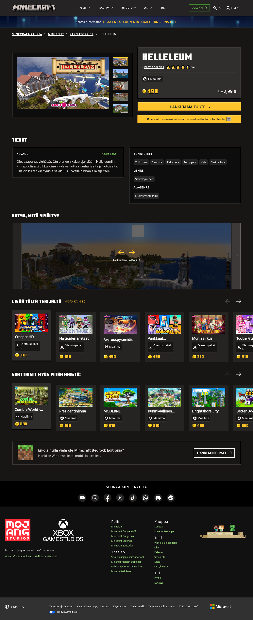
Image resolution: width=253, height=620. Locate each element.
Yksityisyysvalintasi (66, 611)
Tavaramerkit (137, 606)
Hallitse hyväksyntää (46, 556)
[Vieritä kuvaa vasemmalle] (17, 256)
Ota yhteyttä (161, 566)
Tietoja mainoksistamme (161, 606)
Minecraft (116, 526)
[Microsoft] (220, 606)
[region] (126, 256)
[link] (82, 498)
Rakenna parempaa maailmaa (127, 566)
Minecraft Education (122, 545)
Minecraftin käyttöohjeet (18, 556)
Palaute (158, 552)
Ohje (157, 547)
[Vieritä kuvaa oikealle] (236, 256)
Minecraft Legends (121, 540)
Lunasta (158, 582)
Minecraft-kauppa (27, 34)
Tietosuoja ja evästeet (61, 606)
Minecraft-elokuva (121, 571)
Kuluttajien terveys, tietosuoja (93, 606)
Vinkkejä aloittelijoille (165, 542)
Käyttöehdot (119, 606)
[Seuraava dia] (238, 301)
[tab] (120, 61)
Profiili (157, 578)
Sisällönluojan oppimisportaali (127, 557)
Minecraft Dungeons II (123, 531)
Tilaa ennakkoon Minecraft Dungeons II (137, 22)
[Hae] (218, 8)
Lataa (157, 561)
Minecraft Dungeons (122, 536)
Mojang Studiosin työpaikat (126, 561)
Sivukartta (159, 557)
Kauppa (158, 526)
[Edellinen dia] (227, 301)
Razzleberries (81, 34)
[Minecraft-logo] (34, 8)
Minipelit (56, 34)
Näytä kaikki (74, 301)
